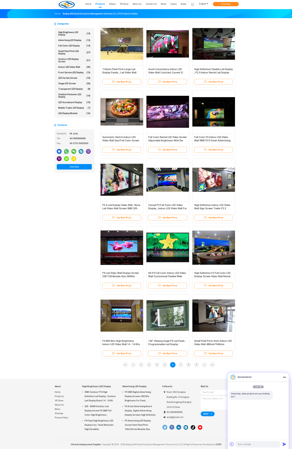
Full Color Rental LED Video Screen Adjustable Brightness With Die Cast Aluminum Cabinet (167, 140)
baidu (183, 4)
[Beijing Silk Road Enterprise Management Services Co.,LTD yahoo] (59, 158)
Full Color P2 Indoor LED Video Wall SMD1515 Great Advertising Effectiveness (212, 140)
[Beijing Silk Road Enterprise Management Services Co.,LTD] (66, 4)
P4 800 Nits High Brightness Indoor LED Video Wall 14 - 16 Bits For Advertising (121, 344)
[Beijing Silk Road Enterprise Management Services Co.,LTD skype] (81, 151)
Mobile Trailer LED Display (74, 108)
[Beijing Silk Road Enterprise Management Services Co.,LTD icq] (66, 158)
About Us (59, 405)
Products (59, 396)
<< (125, 365)
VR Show (59, 400)
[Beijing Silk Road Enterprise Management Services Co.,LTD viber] (88, 151)
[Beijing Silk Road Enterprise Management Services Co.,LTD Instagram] (185, 427)
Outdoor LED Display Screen (74, 60)
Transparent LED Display (74, 89)
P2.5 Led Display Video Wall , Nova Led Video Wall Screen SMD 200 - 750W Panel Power (121, 208)
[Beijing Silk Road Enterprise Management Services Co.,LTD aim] (73, 158)
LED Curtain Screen (74, 78)
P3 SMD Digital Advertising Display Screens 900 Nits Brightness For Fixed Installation (138, 397)
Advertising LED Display (74, 40)
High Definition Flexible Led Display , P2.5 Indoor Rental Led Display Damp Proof (213, 72)
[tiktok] (193, 427)
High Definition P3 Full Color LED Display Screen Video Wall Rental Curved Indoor (212, 276)
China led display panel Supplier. (86, 444)
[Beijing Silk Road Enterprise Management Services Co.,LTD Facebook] (171, 427)
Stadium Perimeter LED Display (74, 95)
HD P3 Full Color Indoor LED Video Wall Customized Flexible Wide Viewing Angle (167, 276)
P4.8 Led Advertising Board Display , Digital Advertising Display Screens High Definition (140, 410)
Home (58, 392)
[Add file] (232, 444)
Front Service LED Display (74, 72)
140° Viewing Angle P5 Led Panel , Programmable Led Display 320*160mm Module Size (167, 344)
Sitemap (59, 413)
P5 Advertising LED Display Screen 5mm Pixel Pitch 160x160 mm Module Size (138, 424)
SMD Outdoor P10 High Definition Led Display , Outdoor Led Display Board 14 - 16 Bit (100, 396)
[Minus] (284, 377)
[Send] (284, 444)
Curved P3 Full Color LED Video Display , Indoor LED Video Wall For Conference (167, 208)
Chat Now (226, 4)
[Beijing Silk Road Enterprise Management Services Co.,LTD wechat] (73, 151)
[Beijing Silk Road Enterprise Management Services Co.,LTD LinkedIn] (178, 427)
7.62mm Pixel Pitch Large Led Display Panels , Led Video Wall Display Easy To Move (119, 72)
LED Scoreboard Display (74, 102)
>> (212, 365)
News (57, 409)
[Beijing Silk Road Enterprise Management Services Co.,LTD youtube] (200, 427)
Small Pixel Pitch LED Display (74, 52)
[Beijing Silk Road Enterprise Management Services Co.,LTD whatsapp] (66, 151)
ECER (218, 444)
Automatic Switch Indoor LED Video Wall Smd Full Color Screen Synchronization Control (120, 140)
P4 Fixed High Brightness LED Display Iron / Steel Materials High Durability (99, 424)
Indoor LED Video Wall (74, 67)
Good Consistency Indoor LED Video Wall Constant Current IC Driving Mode (165, 72)
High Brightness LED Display (74, 33)
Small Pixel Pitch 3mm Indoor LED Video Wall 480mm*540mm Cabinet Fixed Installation (213, 344)
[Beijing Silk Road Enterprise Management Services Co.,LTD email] (59, 151)
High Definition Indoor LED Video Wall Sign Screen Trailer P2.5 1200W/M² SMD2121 (212, 208)
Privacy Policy (61, 417)
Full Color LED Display (74, 45)
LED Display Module (74, 113)
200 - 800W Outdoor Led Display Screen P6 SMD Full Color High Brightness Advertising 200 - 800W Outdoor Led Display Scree (98, 411)
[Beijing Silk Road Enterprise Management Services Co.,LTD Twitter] (164, 427)
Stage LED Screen (74, 83)
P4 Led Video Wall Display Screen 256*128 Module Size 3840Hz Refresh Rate (120, 276)
